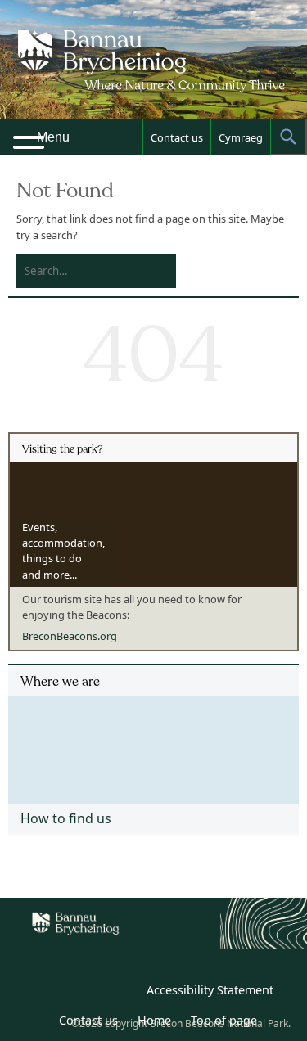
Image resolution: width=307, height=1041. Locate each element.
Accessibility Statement (210, 990)
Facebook (121, 992)
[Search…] (83, 271)
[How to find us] (153, 744)
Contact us (177, 137)
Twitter (85, 992)
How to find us (65, 818)
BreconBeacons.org (69, 636)
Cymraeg (241, 137)
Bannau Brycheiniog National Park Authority (154, 74)
